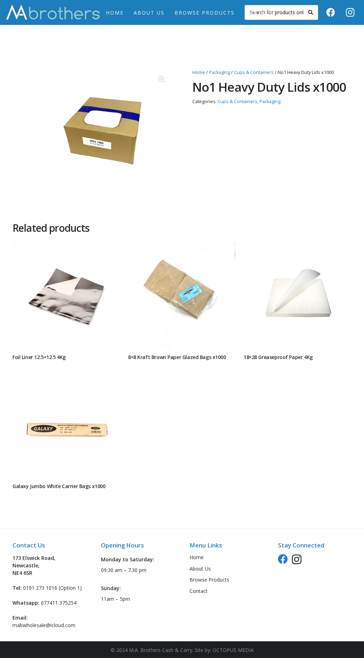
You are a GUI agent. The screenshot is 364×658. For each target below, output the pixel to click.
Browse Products (209, 579)
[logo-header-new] (53, 12)
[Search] (310, 12)
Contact (198, 591)
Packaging (219, 72)
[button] (239, 13)
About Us (200, 568)
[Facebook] (330, 12)
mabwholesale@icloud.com (43, 625)
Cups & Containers (254, 72)
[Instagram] (350, 12)
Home (198, 72)
